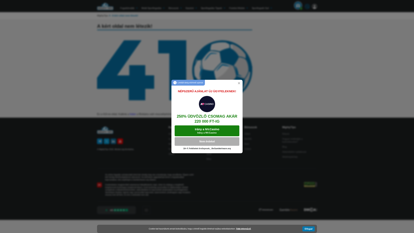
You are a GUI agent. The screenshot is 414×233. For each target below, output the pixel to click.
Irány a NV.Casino (207, 131)
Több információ (243, 229)
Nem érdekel (207, 141)
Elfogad (308, 229)
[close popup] (239, 83)
